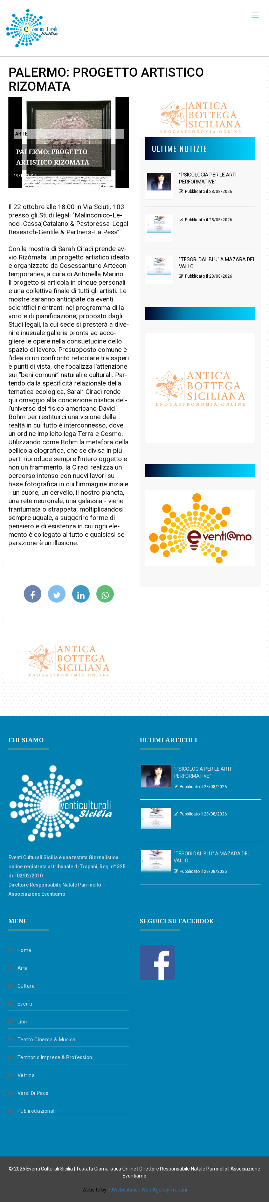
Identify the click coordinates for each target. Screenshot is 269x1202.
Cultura (26, 986)
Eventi (25, 1004)
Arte (23, 968)
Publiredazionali (37, 1111)
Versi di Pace (33, 1093)
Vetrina (26, 1075)
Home (25, 950)
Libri (22, 1021)
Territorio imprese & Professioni (56, 1057)
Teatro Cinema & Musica (47, 1039)
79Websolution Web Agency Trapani (147, 1190)
